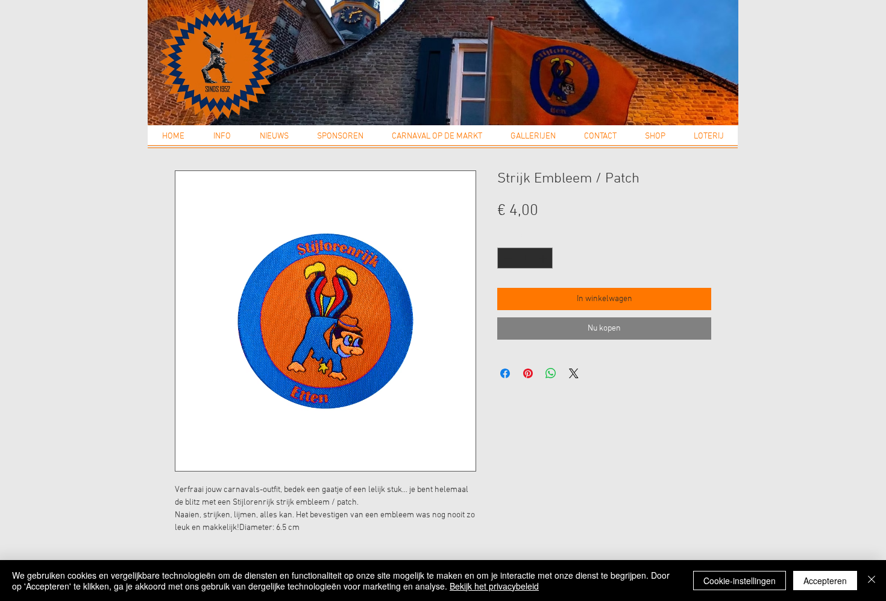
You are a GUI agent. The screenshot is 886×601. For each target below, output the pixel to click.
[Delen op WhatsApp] (551, 373)
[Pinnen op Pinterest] (528, 373)
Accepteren (825, 581)
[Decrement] (506, 258)
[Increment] (544, 258)
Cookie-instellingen (739, 581)
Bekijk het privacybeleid (494, 586)
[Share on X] (574, 373)
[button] (222, 140)
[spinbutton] (525, 258)
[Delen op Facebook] (505, 373)
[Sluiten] (871, 580)
